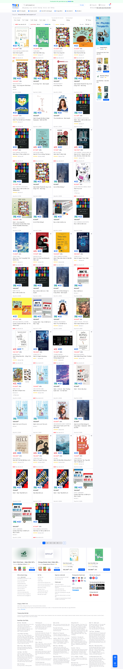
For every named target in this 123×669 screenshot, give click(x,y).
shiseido (19, 616)
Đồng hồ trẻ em (66, 635)
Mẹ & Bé (79, 628)
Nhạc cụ (62, 652)
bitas (102, 615)
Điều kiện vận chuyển (42, 594)
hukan (27, 616)
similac (95, 615)
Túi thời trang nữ (39, 657)
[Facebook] (91, 578)
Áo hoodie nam (41, 635)
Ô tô (78, 659)
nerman (77, 615)
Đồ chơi (30, 624)
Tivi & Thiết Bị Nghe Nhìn (78, 633)
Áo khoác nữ (44, 625)
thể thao (52, 7)
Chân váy (44, 626)
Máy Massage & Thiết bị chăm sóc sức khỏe (25, 656)
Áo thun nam (37, 632)
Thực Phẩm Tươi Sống (22, 633)
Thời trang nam (39, 631)
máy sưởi (91, 658)
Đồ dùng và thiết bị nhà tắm (61, 650)
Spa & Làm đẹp (80, 650)
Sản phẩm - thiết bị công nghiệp (79, 632)
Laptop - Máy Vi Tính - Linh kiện (61, 638)
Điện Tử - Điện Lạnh (94, 622)
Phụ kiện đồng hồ (59, 635)
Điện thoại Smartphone (22, 647)
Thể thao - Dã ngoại (77, 626)
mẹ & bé (35, 7)
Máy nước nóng (97, 627)
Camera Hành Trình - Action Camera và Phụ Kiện (97, 649)
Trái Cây (19, 635)
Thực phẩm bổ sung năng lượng (97, 641)
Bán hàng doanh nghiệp (42, 592)
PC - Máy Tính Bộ (58, 643)
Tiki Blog (39, 579)
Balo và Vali (56, 622)
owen (39, 615)
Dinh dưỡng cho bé (24, 627)
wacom (81, 615)
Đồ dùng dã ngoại (97, 634)
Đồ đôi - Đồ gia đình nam (45, 636)
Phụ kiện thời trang (57, 628)
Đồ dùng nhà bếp (20, 665)
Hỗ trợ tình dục (28, 660)
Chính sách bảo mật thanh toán (44, 582)
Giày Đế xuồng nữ (43, 647)
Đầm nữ (39, 624)
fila (33, 616)
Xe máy (75, 659)
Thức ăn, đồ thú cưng (24, 642)
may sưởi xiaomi (95, 661)
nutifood (70, 615)
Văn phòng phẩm (81, 664)
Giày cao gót (38, 643)
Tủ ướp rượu (102, 628)
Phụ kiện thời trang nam (60, 630)
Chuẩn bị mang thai (24, 631)
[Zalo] (96, 578)
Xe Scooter (82, 659)
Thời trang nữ (38, 622)
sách (49, 7)
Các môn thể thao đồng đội (97, 638)
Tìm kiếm (82, 5)
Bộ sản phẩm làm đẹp (24, 661)
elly (53, 615)
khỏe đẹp (40, 7)
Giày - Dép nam (39, 649)
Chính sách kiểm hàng (21, 587)
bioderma (50, 615)
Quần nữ (44, 624)
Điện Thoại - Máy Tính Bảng (24, 645)
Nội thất (59, 649)
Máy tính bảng (23, 649)
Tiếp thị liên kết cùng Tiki (43, 591)
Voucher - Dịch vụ (75, 648)
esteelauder (26, 615)
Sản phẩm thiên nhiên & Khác (24, 657)
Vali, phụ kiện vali (65, 625)
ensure (42, 615)
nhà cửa (45, 7)
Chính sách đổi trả (21, 588)
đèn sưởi (95, 658)
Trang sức (55, 634)
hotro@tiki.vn (28, 593)
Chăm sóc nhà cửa (25, 643)
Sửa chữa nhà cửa (59, 648)
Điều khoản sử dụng (42, 587)
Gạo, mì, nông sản (24, 638)
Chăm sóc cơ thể (23, 655)
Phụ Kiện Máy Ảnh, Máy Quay (95, 647)
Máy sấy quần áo (95, 628)
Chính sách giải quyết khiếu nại (44, 585)
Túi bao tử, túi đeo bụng (46, 664)
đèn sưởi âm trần (95, 666)
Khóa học (82, 649)
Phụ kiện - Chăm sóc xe (76, 658)
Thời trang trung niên (42, 628)
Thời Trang (82, 624)
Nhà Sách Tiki (74, 662)
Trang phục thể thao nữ (94, 632)
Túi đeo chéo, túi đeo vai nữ (41, 658)
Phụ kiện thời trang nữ (57, 629)
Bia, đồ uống (21, 639)
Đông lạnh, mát (26, 637)
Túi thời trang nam (39, 662)
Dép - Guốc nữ (44, 643)
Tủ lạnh (93, 625)
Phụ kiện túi (48, 659)
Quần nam (43, 632)
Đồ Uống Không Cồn (60, 662)
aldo (63, 615)
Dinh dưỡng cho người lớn (25, 628)
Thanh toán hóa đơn (75, 649)
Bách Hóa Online (57, 656)
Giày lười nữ (46, 646)
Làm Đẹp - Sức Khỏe (22, 652)
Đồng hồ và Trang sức (58, 633)
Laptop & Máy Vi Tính (80, 631)
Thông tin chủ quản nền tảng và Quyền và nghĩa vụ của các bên (63, 599)
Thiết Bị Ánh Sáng (97, 648)
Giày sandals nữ (42, 644)
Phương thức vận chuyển (22, 585)
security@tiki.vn (27, 595)
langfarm (23, 616)
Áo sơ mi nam (43, 634)
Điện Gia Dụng (20, 664)
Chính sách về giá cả (59, 584)
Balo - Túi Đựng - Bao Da (97, 650)
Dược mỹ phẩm (29, 661)
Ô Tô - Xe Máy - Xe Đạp (77, 656)
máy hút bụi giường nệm (96, 663)
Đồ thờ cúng (58, 652)
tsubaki (35, 616)
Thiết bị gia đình (28, 665)
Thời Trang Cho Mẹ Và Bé (22, 624)
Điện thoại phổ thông (24, 648)
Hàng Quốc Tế (74, 622)
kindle (74, 615)
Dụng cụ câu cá (95, 637)
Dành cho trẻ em (23, 640)
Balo (54, 624)
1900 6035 (23, 609)
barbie (36, 615)
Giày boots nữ (40, 646)
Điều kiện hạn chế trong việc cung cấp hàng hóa (63, 587)
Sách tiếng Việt (74, 664)
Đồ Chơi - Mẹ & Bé (21, 622)
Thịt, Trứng (23, 635)
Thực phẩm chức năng (24, 654)
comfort (99, 615)
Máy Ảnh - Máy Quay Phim (95, 645)
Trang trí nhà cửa (56, 647)
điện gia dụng (25, 7)
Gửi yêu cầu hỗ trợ (21, 581)
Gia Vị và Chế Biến (59, 660)
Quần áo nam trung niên (43, 638)
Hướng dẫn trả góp (21, 590)
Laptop (64, 643)
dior (22, 615)
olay (92, 615)
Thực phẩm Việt (28, 636)
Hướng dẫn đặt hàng (21, 583)
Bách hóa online (77, 630)
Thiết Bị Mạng (60, 642)
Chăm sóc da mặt (21, 653)
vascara (19, 615)
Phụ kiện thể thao (97, 635)
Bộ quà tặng (59, 663)
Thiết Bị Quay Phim (96, 652)
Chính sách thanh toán (59, 589)
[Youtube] (93, 578)
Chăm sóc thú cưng (57, 658)
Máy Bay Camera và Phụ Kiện (97, 653)
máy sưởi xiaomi (98, 662)
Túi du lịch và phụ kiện (60, 624)
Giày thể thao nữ (99, 640)
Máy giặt (93, 626)
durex (46, 615)
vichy (30, 616)
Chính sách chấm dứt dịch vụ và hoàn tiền (62, 596)
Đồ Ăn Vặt (58, 661)
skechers (59, 615)
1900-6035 (23, 577)
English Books (78, 665)
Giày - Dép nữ (38, 642)
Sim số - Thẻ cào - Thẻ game (82, 654)
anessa (85, 615)
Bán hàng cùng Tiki (59, 579)
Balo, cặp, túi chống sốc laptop (61, 625)
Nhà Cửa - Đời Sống (58, 645)
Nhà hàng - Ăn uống (78, 651)
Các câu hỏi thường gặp (22, 580)
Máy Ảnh (100, 654)
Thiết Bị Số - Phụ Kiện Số (77, 637)
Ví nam (36, 663)
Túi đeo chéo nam (42, 663)
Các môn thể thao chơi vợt (97, 639)
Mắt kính (64, 629)
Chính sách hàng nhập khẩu (23, 592)
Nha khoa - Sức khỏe (78, 652)
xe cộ (30, 7)
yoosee (89, 615)
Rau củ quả (22, 636)
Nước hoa (22, 660)
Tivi (92, 627)
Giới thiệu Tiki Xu (41, 589)
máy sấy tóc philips (98, 659)
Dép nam (42, 652)
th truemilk (32, 615)
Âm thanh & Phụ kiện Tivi (94, 624)
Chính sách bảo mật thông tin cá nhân (45, 584)
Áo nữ (36, 624)
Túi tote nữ (43, 659)
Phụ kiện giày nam (41, 653)
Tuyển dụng (40, 580)
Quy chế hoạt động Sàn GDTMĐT (62, 577)
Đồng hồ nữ (60, 634)
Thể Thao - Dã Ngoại (94, 631)
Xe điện (83, 658)
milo (56, 615)
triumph (66, 615)
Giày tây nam (44, 651)
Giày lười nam (38, 651)
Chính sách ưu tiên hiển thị (60, 590)
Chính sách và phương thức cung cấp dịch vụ (62, 593)
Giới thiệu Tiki (40, 577)
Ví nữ (48, 658)
